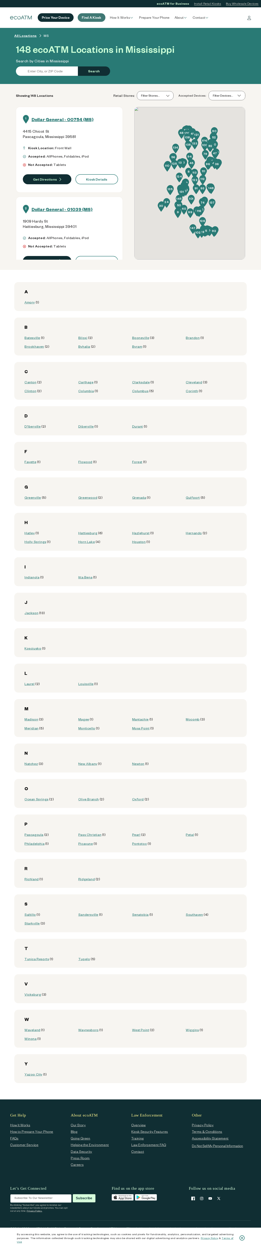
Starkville (32, 923)
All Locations (25, 35)
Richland (31, 879)
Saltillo (30, 914)
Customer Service (24, 1145)
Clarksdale (141, 382)
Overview (138, 1125)
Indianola (31, 577)
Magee (83, 719)
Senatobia (140, 914)
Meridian (31, 728)
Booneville (140, 337)
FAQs (14, 1138)
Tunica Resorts (36, 959)
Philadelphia (34, 843)
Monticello (86, 728)
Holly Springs (35, 542)
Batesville (32, 337)
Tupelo (84, 959)
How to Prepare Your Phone (31, 1131)
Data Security (81, 1151)
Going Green (80, 1138)
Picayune (85, 843)
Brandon (193, 337)
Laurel (29, 684)
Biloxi (82, 337)
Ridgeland (86, 879)
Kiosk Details (96, 179)
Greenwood (87, 497)
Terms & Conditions (207, 1131)
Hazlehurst (141, 533)
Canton (30, 382)
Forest (137, 462)
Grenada (139, 497)
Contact (137, 1151)
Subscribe (84, 1198)
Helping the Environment (90, 1145)
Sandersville (88, 914)
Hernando (194, 533)
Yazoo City (33, 1074)
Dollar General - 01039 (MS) (62, 209)
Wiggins (192, 1030)
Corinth (192, 391)
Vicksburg (32, 994)
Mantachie (140, 719)
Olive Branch (88, 799)
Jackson (31, 613)
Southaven (194, 914)
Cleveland (194, 382)
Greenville (32, 497)
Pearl (136, 834)
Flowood (85, 462)
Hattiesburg (87, 533)
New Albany (87, 763)
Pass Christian (89, 834)
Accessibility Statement (210, 1138)
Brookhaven (34, 346)
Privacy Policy (209, 1238)
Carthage (86, 382)
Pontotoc (139, 843)
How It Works (20, 1125)
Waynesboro (88, 1030)
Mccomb (193, 719)
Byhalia (84, 346)
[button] (122, 17)
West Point (140, 1030)
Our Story (78, 1125)
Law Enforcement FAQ (148, 1145)
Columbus (140, 391)
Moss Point (141, 728)
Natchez (31, 763)
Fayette (30, 462)
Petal (190, 834)
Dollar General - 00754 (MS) (63, 119)
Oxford (138, 799)
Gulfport (193, 497)
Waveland (32, 1030)
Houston (139, 542)
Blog (74, 1131)
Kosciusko (32, 648)
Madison (31, 719)
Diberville (86, 426)
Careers (77, 1164)
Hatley (29, 533)
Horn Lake (86, 542)
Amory (29, 302)
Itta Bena (85, 577)
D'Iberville (32, 426)
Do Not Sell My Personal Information (217, 1146)
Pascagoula (33, 834)
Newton (138, 763)
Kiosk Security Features (149, 1131)
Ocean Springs (36, 799)
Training (137, 1138)
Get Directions (45, 179)
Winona (30, 1038)
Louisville (86, 684)
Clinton (30, 391)
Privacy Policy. (34, 1210)
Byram (137, 346)
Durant (137, 426)
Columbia (86, 391)
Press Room (80, 1158)
